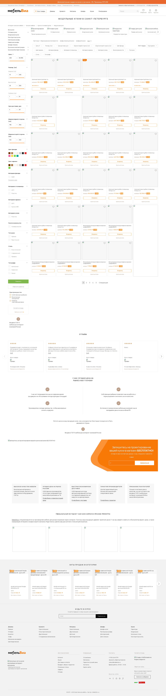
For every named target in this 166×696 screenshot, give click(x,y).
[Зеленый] (15, 156)
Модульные (134, 632)
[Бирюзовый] (17, 156)
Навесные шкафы (13, 42)
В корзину (43, 89)
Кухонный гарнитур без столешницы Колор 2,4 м (42, 153)
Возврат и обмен (51, 5)
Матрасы (73, 11)
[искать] (137, 11)
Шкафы (83, 11)
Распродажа (103, 11)
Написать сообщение (142, 677)
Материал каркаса (14, 200)
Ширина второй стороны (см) (16, 135)
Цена (11, 54)
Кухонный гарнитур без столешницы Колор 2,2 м (68, 153)
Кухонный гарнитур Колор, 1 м (40, 79)
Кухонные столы (136, 634)
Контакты (76, 5)
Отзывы (60, 672)
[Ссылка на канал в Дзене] (120, 678)
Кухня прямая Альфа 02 (131, 369)
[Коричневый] (12, 153)
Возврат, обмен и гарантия (66, 665)
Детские (72, 634)
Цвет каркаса (12, 161)
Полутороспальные (45, 632)
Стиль (10, 246)
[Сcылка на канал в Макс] (116, 678)
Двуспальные (43, 634)
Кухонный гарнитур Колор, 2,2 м (143, 79)
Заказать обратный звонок (126, 5)
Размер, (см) (12, 67)
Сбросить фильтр (18, 287)
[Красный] (25, 153)
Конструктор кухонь (14, 37)
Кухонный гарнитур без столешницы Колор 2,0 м (93, 153)
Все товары (41, 11)
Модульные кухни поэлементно (49, 41)
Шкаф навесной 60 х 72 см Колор (58, 369)
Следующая (103, 283)
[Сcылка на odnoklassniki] (113, 678)
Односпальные (43, 629)
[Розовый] (9, 156)
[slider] (9, 61)
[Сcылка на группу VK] (110, 678)
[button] (158, 32)
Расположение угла (14, 223)
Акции (59, 5)
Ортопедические (13, 642)
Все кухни (11, 30)
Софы (10, 637)
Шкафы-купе (104, 629)
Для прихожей (104, 634)
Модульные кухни (13, 35)
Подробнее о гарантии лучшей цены (53, 499)
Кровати (62, 11)
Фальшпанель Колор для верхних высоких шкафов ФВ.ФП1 (94, 226)
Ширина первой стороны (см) (16, 120)
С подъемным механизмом (47, 637)
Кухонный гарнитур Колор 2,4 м (117, 79)
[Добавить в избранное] (53, 60)
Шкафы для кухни (80, 41)
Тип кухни (11, 233)
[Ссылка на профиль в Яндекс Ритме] (123, 678)
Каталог (60, 657)
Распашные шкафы (106, 632)
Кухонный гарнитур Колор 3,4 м (66, 79)
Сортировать (151, 46)
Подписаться (101, 616)
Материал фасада (14, 173)
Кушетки (10, 634)
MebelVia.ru (15, 520)
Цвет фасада (12, 149)
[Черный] (23, 153)
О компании (30, 5)
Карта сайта (87, 667)
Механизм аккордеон (14, 639)
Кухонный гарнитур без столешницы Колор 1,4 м (144, 153)
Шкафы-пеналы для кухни (67, 41)
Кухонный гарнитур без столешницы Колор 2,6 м (144, 117)
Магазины (86, 660)
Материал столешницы (15, 186)
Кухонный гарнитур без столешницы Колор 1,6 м (42, 117)
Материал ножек (13, 213)
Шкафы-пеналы (13, 45)
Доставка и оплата (40, 5)
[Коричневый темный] (9, 153)
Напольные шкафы (14, 40)
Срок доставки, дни (14, 106)
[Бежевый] (17, 153)
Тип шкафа (11, 263)
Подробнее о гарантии (108, 500)
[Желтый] (12, 156)
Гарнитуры (134, 629)
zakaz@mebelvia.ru (115, 662)
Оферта (60, 669)
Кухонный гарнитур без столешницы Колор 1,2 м (93, 117)
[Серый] (20, 153)
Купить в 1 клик (43, 92)
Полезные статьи (67, 5)
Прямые (10, 629)
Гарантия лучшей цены (90, 662)
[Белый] (15, 153)
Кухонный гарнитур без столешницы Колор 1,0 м (119, 117)
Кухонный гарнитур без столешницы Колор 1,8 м (119, 153)
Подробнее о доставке (79, 500)
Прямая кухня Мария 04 (17, 369)
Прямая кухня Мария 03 (93, 369)
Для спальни (104, 637)
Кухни (92, 11)
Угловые (10, 632)
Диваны (52, 11)
